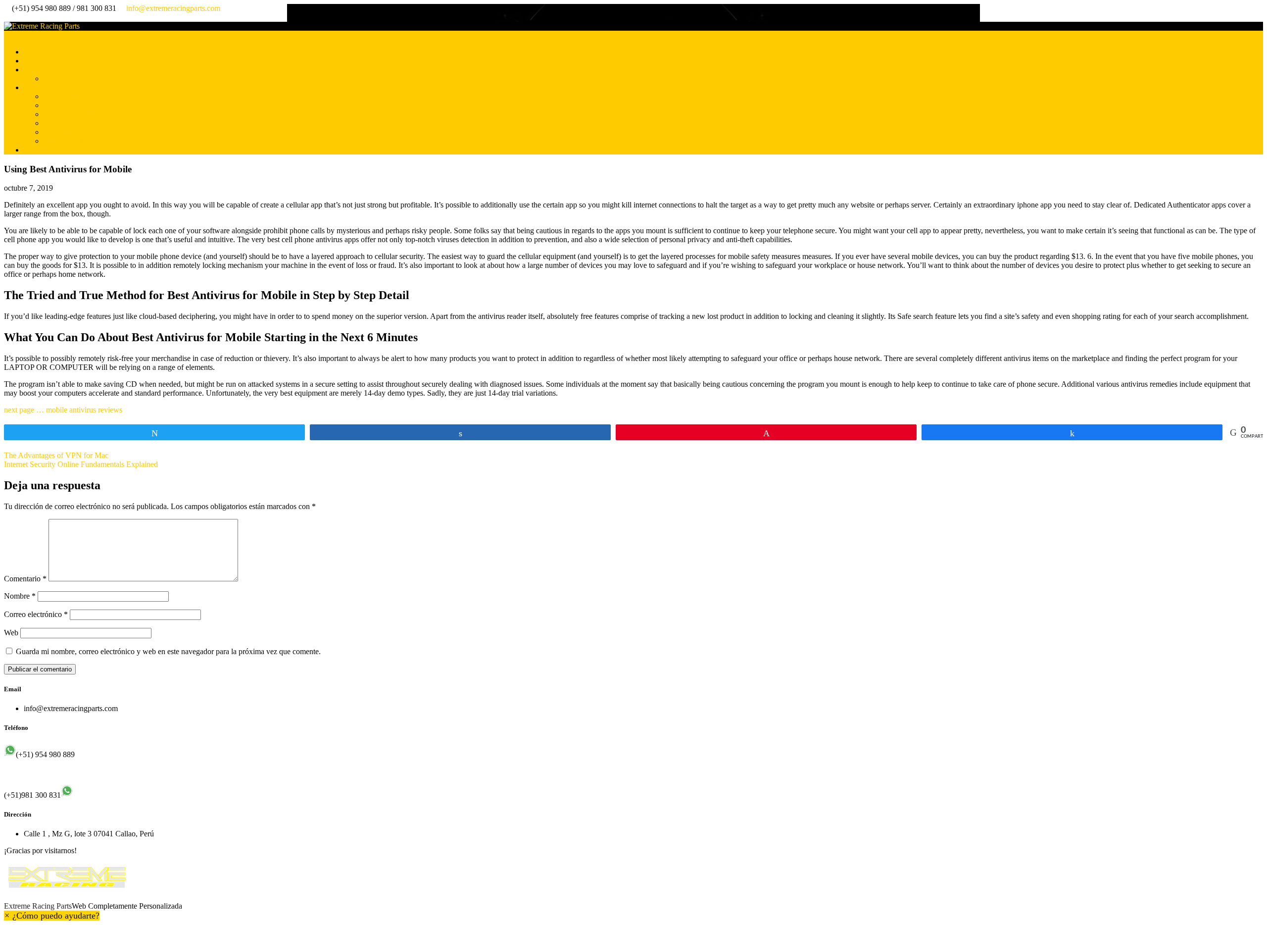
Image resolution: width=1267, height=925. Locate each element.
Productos (39, 87)
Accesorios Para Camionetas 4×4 (95, 141)
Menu (13, 35)
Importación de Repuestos (84, 114)
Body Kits (60, 132)
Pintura (55, 78)
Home (33, 52)
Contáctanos (43, 150)
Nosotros (38, 60)
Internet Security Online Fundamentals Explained (81, 464)
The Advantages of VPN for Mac (56, 455)
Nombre (20, 596)
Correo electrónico (36, 614)
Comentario (25, 578)
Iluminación (62, 96)
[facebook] (7, 17)
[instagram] (15, 17)
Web (11, 632)
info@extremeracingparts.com (173, 8)
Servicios (38, 69)
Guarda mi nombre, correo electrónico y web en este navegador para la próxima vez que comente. (168, 651)
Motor (53, 105)
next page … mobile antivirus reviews (63, 410)
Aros (51, 123)
